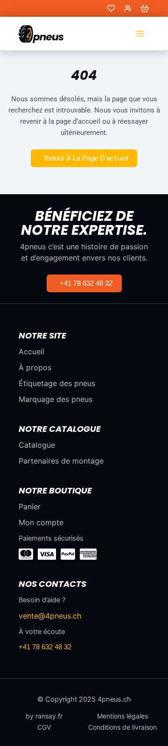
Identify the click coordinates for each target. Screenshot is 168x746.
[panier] (144, 8)
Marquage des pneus (55, 399)
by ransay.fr (44, 716)
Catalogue (37, 445)
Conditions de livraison (122, 727)
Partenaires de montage (61, 460)
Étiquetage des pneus (57, 383)
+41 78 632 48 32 (45, 647)
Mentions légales (122, 716)
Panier (30, 506)
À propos (35, 367)
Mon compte (41, 522)
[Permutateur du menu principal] (140, 33)
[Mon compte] (128, 8)
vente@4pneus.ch (50, 615)
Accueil (31, 351)
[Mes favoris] (111, 8)
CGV (44, 727)
